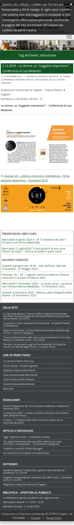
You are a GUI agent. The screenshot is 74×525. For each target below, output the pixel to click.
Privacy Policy (54, 518)
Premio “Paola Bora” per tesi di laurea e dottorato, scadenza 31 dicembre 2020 (36, 407)
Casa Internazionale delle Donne (20, 374)
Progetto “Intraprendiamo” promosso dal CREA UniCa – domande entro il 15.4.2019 (37, 478)
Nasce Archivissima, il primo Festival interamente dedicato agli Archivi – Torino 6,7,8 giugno (36, 331)
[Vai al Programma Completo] (37, 211)
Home (24, 61)
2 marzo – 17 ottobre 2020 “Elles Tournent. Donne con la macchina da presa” (33, 421)
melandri (6, 83)
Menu (37, 37)
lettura (61, 79)
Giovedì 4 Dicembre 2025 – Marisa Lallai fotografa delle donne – (37, 294)
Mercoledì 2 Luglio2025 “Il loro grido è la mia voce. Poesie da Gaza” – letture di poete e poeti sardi (34, 250)
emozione (20, 79)
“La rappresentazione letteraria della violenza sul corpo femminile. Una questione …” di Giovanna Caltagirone (32, 442)
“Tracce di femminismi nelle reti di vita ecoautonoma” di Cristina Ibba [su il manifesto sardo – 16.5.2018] (37, 338)
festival (30, 79)
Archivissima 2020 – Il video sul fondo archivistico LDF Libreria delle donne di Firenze (35, 414)
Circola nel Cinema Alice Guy (18, 361)
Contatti (35, 518)
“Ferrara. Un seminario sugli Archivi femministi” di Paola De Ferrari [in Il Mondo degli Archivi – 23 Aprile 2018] (34, 345)
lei (54, 79)
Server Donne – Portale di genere (20, 365)
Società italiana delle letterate (19, 383)
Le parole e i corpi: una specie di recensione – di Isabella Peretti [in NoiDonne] (36, 324)
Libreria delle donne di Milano (19, 379)
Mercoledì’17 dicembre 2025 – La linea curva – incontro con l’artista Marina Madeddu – (37, 285)
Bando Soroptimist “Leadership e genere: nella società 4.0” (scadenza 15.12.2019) (34, 471)
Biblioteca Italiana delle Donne (19, 370)
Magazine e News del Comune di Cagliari (24, 484)
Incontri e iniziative (47, 76)
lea (50, 79)
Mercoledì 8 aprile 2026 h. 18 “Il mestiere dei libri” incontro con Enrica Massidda (34, 241)
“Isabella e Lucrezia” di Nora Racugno (22, 448)
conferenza (8, 79)
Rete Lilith (8, 388)
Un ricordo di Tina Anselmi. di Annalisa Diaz (26, 452)
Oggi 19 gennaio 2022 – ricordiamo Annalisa (26, 436)
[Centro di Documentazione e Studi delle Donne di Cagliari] (37, 48)
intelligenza (41, 79)
